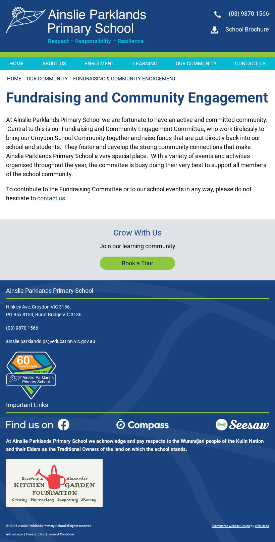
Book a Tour (137, 263)
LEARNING (145, 64)
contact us (51, 198)
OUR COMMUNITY (196, 64)
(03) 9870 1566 (248, 13)
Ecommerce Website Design (231, 526)
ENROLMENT (99, 64)
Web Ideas (262, 526)
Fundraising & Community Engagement (124, 79)
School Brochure (246, 29)
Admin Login (14, 534)
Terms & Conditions (61, 534)
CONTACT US (250, 64)
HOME (16, 64)
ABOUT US (54, 64)
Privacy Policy (35, 534)
